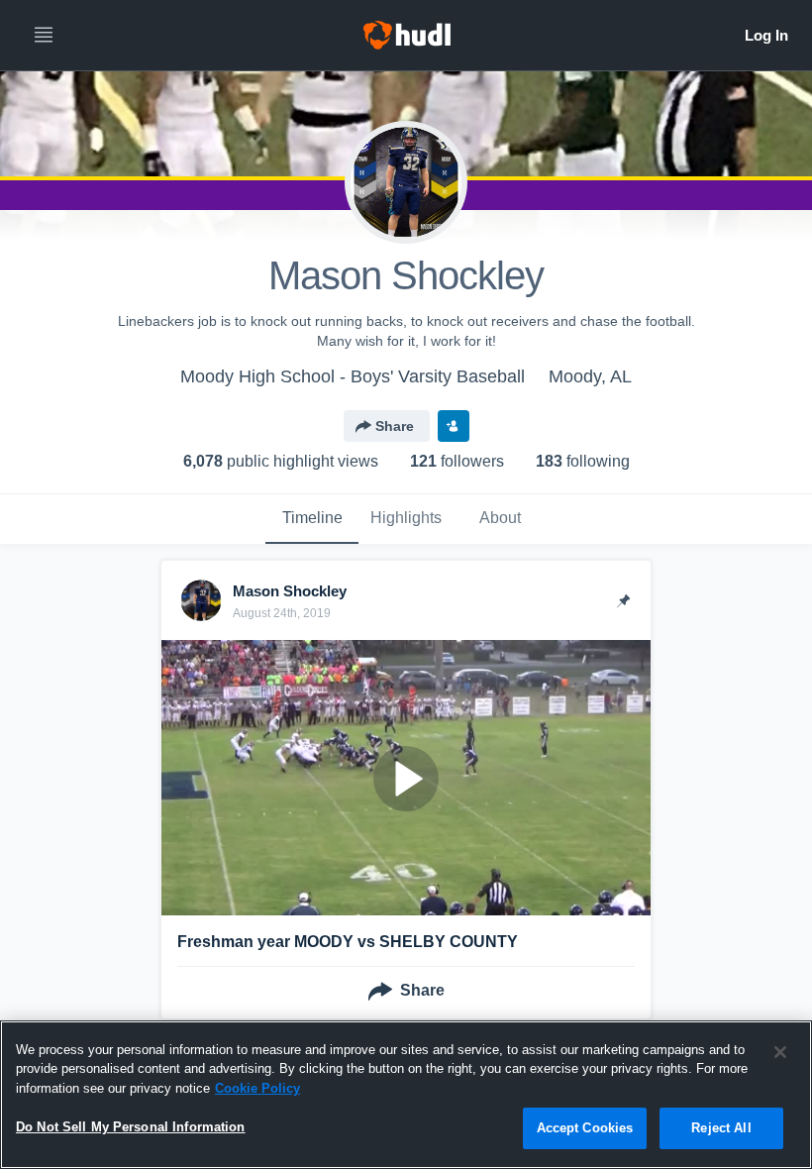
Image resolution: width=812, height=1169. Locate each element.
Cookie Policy (257, 1088)
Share (394, 426)
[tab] (311, 519)
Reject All (721, 1127)
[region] (406, 1094)
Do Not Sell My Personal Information (131, 1126)
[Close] (780, 1052)
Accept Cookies (585, 1127)
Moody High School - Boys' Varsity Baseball (352, 376)
